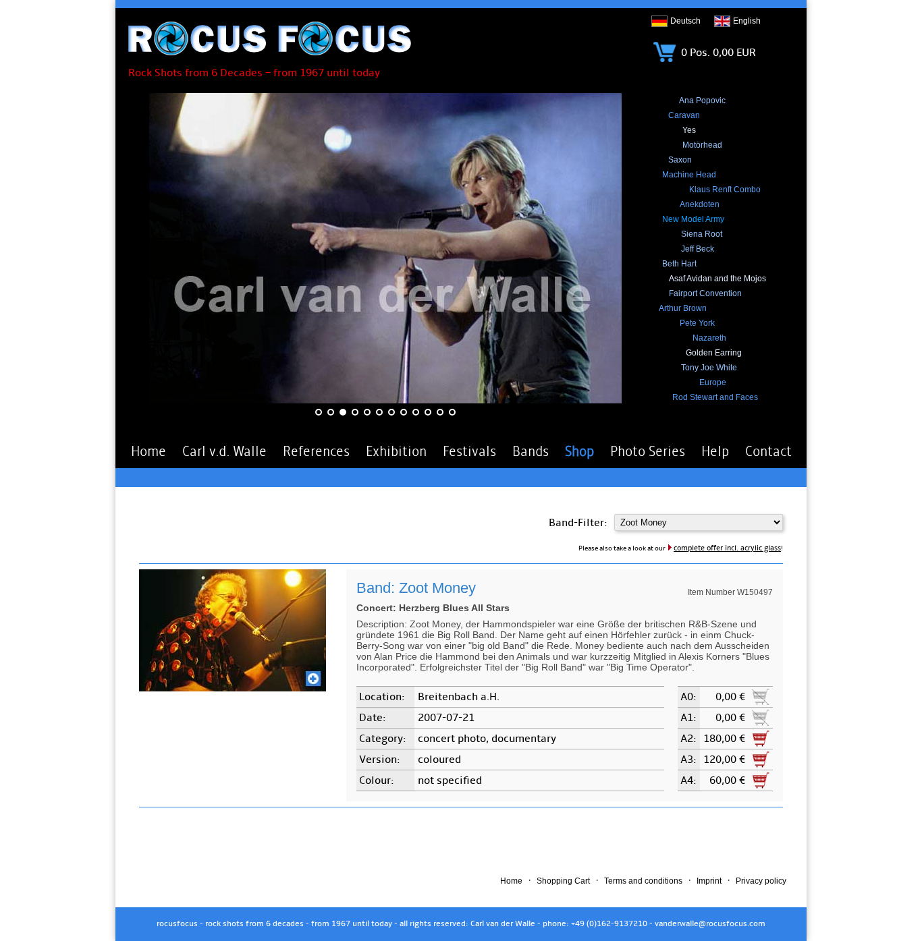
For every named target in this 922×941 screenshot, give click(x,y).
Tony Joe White (709, 367)
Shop (579, 451)
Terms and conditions (643, 881)
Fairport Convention (705, 293)
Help (715, 451)
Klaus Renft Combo (725, 189)
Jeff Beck (697, 249)
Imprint (709, 881)
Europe (712, 382)
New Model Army (693, 219)
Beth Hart (679, 263)
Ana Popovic (702, 100)
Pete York (697, 323)
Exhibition (396, 451)
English (747, 21)
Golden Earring (714, 353)
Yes (689, 130)
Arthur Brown (683, 308)
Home (148, 451)
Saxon (680, 160)
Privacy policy (761, 881)
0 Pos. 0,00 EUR (717, 52)
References (316, 451)
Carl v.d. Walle (224, 451)
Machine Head (689, 174)
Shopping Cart (563, 881)
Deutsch (685, 21)
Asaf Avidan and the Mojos (717, 278)
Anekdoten (700, 204)
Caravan (684, 115)
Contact (768, 451)
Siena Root (701, 234)
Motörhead (702, 145)
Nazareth (709, 338)
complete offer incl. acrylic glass (727, 548)
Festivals (469, 451)
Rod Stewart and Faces (715, 397)
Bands (530, 451)
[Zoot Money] (232, 688)
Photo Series (647, 451)
